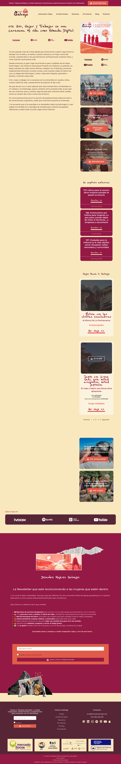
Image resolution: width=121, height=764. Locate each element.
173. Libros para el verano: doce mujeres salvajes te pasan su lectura (96, 192)
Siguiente (105, 420)
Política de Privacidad (60, 760)
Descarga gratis (98, 129)
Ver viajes (98, 93)
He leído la (30, 655)
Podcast (106, 14)
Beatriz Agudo (82, 762)
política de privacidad (34, 655)
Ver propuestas (98, 459)
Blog (97, 14)
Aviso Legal (60, 758)
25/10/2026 (98, 359)
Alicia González (58, 762)
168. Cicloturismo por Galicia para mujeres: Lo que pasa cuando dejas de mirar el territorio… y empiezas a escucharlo (96, 217)
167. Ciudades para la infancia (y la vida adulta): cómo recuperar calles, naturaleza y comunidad (96, 243)
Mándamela (98, 161)
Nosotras (75, 14)
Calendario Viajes (45, 14)
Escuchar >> (96, 200)
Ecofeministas (62, 14)
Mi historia (87, 14)
